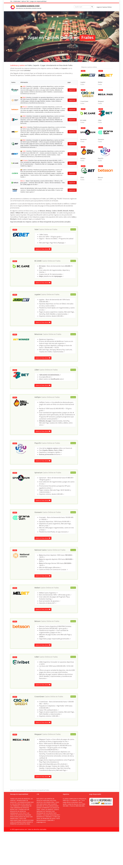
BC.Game (25, 160)
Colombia (34, 790)
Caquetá (41, 790)
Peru (23, 790)
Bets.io (22, 181)
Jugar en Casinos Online (104, 7)
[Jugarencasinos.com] (26, 7)
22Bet (24, 116)
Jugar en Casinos (15, 790)
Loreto (28, 790)
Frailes (54, 229)
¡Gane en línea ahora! (42, 249)
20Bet (24, 97)
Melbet (24, 127)
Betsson (24, 107)
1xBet (24, 151)
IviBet (24, 86)
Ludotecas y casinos (17, 65)
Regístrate (72, 90)
